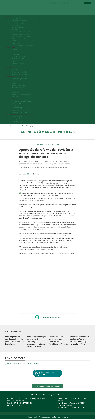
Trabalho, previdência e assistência (24, 45)
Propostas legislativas (19, 79)
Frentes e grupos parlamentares (23, 74)
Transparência (17, 117)
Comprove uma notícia (19, 112)
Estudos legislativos (18, 88)
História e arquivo (18, 63)
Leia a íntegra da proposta (50, 317)
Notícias (23, 126)
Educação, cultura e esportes (21, 32)
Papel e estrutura (18, 61)
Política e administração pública (22, 36)
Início (6, 126)
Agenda (14, 50)
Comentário (26, 174)
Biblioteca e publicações (20, 56)
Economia (15, 30)
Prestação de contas (19, 119)
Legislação (15, 92)
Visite (13, 65)
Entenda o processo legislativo (22, 94)
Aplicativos (56, 417)
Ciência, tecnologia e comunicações (24, 23)
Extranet (65, 417)
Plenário (14, 81)
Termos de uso (44, 417)
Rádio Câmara (16, 103)
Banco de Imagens (18, 108)
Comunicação (14, 126)
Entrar (87, 3)
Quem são (15, 70)
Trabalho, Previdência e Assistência (47, 145)
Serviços (14, 52)
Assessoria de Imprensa (20, 110)
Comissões (15, 83)
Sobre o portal (32, 417)
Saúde (14, 41)
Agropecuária (16, 18)
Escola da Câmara (18, 59)
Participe (15, 97)
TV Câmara (15, 105)
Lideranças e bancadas (19, 72)
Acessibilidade (54, 3)
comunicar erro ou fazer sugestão (48, 386)
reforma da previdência (31, 364)
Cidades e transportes (19, 21)
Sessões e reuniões (18, 85)
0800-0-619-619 (75, 399)
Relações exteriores (18, 38)
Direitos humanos (18, 27)
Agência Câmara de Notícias (21, 101)
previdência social (13, 364)
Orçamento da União (19, 90)
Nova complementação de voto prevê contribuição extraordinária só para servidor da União (36, 341)
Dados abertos (17, 121)
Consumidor (16, 25)
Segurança (15, 43)
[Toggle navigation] (89, 69)
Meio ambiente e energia (20, 34)
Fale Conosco (65, 3)
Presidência (15, 54)
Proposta (37, 174)
